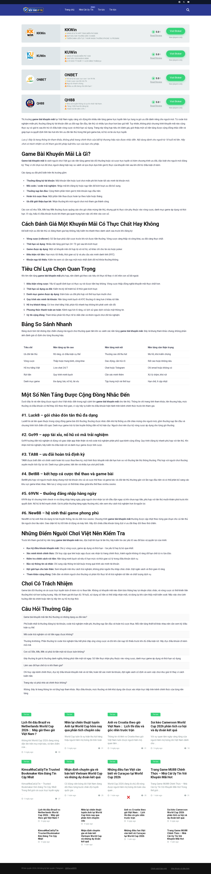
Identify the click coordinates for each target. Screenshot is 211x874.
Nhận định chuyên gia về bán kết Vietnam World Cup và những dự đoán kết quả (83, 773)
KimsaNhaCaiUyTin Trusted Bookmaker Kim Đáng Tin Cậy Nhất (41, 773)
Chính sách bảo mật (159, 869)
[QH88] (30, 106)
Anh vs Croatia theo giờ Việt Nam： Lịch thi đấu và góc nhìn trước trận (126, 726)
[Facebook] (179, 2)
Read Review (156, 35)
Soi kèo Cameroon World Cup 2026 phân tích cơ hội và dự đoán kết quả (168, 726)
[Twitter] (184, 2)
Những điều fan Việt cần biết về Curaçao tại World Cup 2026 (125, 773)
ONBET (41, 79)
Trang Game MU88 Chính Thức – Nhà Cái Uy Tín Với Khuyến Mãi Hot (169, 773)
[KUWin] (30, 59)
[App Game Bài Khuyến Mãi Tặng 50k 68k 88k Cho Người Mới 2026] (33, 9)
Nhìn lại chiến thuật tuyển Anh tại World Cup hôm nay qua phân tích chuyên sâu (83, 726)
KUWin (41, 56)
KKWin (41, 33)
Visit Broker (176, 31)
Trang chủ (69, 9)
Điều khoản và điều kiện (180, 869)
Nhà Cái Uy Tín (86, 9)
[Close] (128, 797)
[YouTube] (188, 2)
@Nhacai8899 (71, 868)
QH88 (40, 103)
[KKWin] (30, 36)
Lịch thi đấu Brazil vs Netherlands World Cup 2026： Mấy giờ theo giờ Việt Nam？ (38, 728)
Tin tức (101, 9)
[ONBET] (30, 82)
